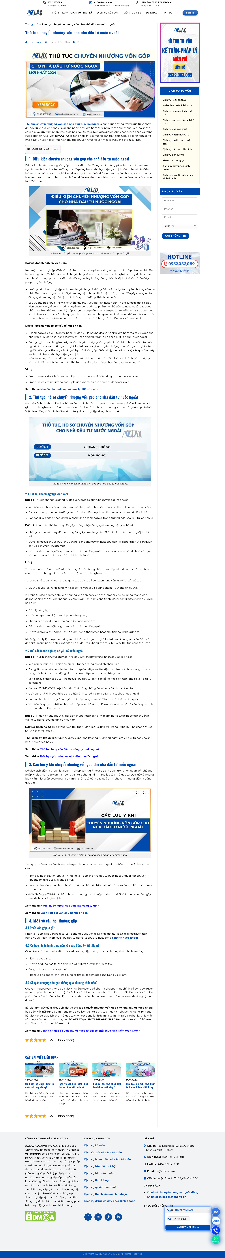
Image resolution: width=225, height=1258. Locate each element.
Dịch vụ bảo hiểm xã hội (100, 1166)
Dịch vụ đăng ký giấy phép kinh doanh (109, 1200)
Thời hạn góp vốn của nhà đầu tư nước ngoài (69, 756)
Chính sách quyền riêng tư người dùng (172, 1192)
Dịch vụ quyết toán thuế (100, 1187)
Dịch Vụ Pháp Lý (81, 12)
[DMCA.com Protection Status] (40, 1215)
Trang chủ (31, 24)
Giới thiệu (59, 12)
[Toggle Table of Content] (53, 149)
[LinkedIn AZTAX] (118, 1217)
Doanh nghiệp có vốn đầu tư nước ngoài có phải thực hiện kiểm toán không (90, 1030)
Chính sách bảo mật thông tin (166, 1196)
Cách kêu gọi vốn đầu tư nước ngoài (64, 912)
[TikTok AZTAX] (108, 1217)
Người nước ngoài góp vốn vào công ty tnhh (69, 905)
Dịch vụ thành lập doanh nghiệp (105, 1194)
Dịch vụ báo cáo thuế (175, 129)
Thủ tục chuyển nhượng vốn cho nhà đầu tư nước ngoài (62, 123)
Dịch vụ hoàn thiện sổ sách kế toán (107, 1159)
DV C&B (136, 12)
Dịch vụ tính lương (173, 154)
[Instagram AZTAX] (98, 1217)
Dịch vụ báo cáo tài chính (177, 149)
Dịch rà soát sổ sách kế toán (103, 1152)
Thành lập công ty (173, 160)
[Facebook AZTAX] (88, 1217)
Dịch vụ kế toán (94, 1145)
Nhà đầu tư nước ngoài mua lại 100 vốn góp (69, 389)
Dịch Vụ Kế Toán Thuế (112, 12)
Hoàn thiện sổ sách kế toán (178, 105)
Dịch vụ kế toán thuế (174, 99)
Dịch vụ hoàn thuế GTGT (177, 134)
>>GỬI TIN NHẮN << (188, 1227)
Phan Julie (35, 42)
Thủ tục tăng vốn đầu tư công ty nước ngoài (69, 749)
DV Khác (151, 12)
